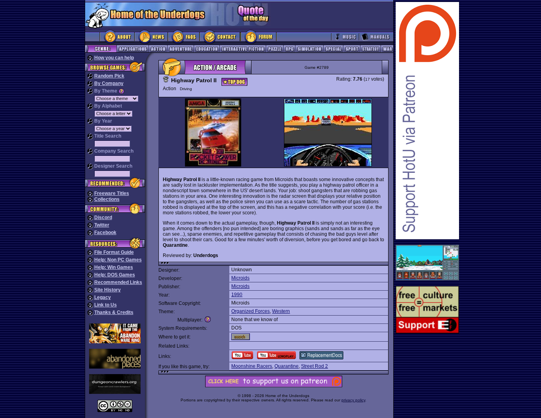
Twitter (101, 225)
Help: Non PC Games (118, 260)
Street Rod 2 (314, 366)
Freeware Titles (111, 193)
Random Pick (109, 76)
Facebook (105, 232)
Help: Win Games (113, 267)
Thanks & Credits (113, 312)
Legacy (102, 297)
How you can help (114, 58)
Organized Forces (250, 311)
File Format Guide (114, 252)
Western (281, 311)
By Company (109, 83)
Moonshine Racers (251, 366)
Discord (103, 217)
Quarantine (286, 366)
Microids (240, 278)
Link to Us (105, 305)
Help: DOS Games (114, 275)
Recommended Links (118, 282)
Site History (107, 290)
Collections (107, 199)
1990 (236, 294)
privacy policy (353, 400)
